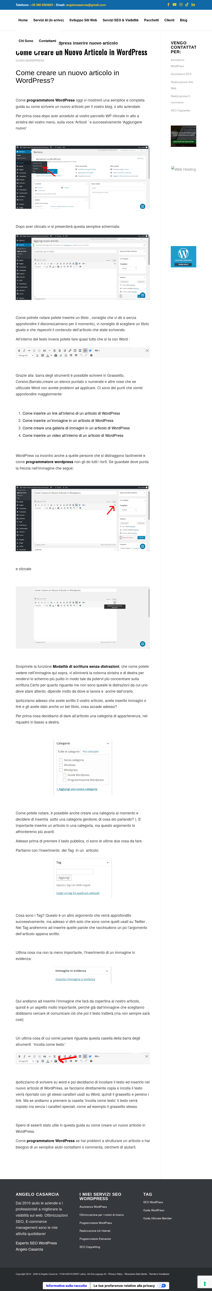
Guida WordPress (30, 60)
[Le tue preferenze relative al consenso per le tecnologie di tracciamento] (205, 1284)
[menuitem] (23, 20)
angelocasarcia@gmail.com (86, 4)
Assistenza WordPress (177, 63)
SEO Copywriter (180, 110)
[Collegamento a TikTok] (187, 4)
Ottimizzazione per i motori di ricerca (102, 1215)
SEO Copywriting (90, 1247)
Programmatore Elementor (95, 1239)
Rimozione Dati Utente (136, 1273)
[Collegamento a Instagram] (181, 4)
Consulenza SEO (181, 74)
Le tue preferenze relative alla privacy (124, 1286)
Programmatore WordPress (96, 1223)
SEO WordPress (153, 1202)
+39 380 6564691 (41, 4)
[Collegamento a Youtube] (174, 4)
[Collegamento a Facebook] (168, 4)
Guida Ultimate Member (157, 1218)
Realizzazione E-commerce (181, 99)
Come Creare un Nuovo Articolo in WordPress (81, 51)
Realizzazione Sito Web (182, 85)
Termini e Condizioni (159, 1273)
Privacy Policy (115, 1273)
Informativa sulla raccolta (66, 1286)
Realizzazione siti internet (95, 1231)
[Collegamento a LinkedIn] (193, 4)
